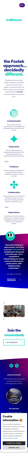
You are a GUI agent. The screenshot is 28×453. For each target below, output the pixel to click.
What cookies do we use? (10, 438)
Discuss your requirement (11, 279)
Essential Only (14, 447)
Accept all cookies (14, 443)
